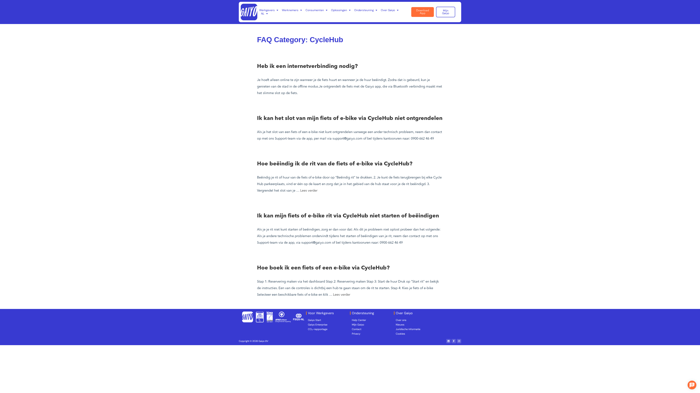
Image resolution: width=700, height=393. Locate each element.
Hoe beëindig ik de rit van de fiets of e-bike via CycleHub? (334, 164)
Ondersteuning (364, 10)
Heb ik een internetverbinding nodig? (307, 66)
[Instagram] (459, 341)
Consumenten (315, 10)
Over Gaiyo (388, 10)
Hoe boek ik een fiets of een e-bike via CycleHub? (323, 268)
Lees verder (308, 190)
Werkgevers (267, 10)
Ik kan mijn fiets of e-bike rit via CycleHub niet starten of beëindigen (348, 216)
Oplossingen (339, 10)
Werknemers (290, 10)
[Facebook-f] (454, 341)
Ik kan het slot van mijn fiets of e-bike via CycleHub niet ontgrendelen (349, 118)
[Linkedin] (448, 341)
